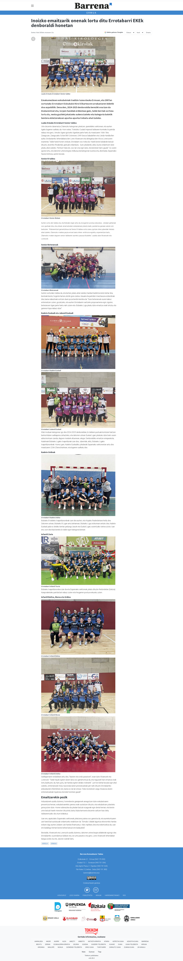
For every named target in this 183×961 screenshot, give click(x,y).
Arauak (98, 895)
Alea (64, 941)
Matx (83, 952)
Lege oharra (74, 895)
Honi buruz (61, 895)
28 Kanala (141, 947)
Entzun (129, 32)
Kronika (41, 947)
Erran (47, 944)
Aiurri (56, 941)
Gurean (91, 952)
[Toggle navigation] (32, 6)
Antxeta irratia (94, 941)
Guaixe (112, 944)
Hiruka (144, 944)
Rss (124, 895)
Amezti (72, 941)
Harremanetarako (112, 895)
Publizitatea (87, 895)
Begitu (39, 944)
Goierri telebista (98, 944)
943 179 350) (100, 859)
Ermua (92, 12)
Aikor (48, 941)
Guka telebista (132, 944)
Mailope (51, 947)
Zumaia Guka (129, 947)
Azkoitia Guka (132, 941)
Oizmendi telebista (74, 947)
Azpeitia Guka (118, 941)
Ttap (99, 952)
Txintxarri (101, 947)
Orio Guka (89, 947)
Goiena (85, 944)
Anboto (81, 941)
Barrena (145, 941)
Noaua (60, 947)
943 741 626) (103, 866)
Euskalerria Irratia (62, 944)
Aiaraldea (39, 941)
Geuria (76, 944)
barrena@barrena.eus (91, 873)
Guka (120, 944)
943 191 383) (102, 869)
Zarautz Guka (115, 947)
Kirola (45, 843)
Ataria (106, 941)
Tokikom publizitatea (91, 955)
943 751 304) (101, 863)
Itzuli (138, 32)
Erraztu (148, 32)
